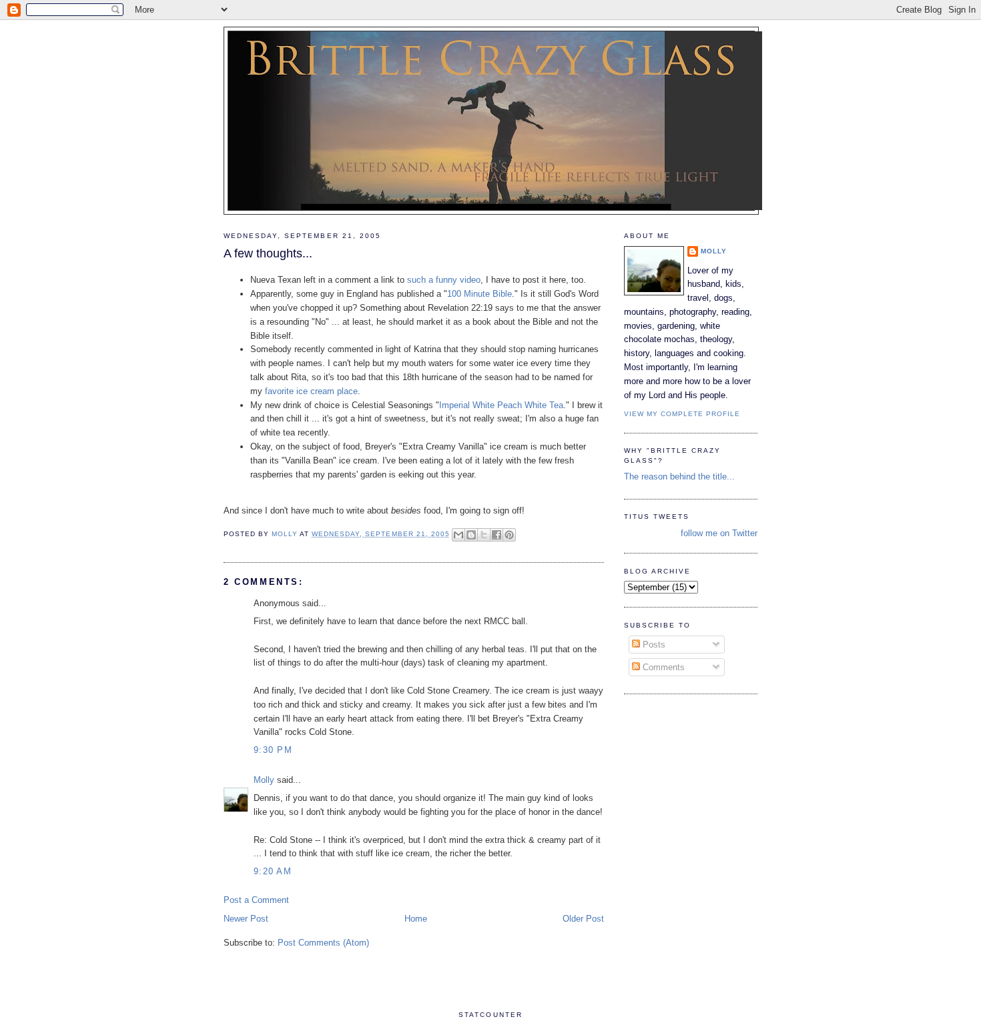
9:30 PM (273, 750)
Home (415, 919)
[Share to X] (483, 535)
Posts (652, 645)
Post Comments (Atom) (323, 943)
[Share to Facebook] (496, 535)
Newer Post (246, 919)
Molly (264, 780)
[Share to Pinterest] (509, 535)
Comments (662, 667)
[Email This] (458, 535)
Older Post (583, 919)
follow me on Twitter (719, 533)
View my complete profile (682, 413)
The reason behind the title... (679, 476)
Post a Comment (256, 900)
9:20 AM (273, 871)
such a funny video (443, 280)
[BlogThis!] (471, 535)
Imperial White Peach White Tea (501, 405)
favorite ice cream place (311, 391)
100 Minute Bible (479, 294)
